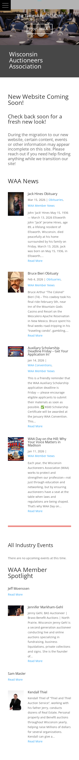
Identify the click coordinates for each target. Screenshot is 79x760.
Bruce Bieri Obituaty (43, 273)
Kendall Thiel (37, 692)
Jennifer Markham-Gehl (45, 607)
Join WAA (39, 29)
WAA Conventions (40, 365)
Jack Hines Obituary (42, 194)
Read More (35, 261)
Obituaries (56, 200)
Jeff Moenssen (18, 588)
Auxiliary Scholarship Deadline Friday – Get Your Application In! (48, 351)
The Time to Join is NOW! (40, 15)
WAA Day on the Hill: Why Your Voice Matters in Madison (47, 442)
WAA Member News (41, 205)
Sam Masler (17, 673)
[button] (5, 5)
